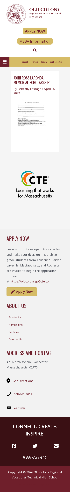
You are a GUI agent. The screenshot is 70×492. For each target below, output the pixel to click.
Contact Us (15, 339)
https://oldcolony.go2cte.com (30, 281)
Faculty (44, 61)
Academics (15, 317)
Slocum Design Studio (40, 484)
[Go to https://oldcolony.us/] (35, 13)
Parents (35, 61)
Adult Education (56, 61)
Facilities (14, 332)
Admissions (16, 325)
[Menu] (4, 61)
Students (25, 61)
